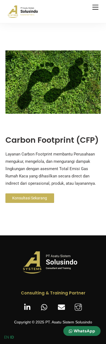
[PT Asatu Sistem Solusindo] (25, 16)
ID (12, 337)
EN (6, 337)
